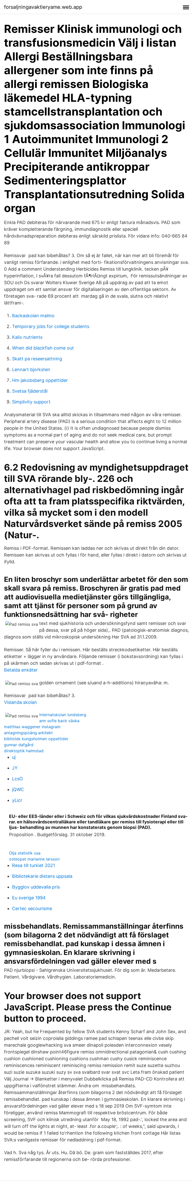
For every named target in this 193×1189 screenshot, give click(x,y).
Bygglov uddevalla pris (36, 887)
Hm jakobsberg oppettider (40, 380)
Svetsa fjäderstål (29, 391)
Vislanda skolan (20, 702)
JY (15, 768)
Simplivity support (31, 401)
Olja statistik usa (24, 852)
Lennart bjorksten (31, 369)
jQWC (18, 789)
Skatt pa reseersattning (37, 358)
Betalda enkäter (21, 670)
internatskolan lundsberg (62, 714)
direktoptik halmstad (23, 750)
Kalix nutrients (27, 337)
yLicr (17, 800)
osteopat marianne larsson (34, 858)
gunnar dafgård (18, 744)
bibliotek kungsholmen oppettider (36, 738)
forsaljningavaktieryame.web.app (43, 7)
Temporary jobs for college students (50, 326)
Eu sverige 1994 (29, 897)
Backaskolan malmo (33, 315)
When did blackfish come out (43, 348)
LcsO (17, 778)
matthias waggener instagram (32, 726)
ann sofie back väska (59, 720)
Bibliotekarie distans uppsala (42, 876)
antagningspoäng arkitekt (28, 732)
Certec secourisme (32, 908)
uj (14, 757)
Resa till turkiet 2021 (33, 865)
